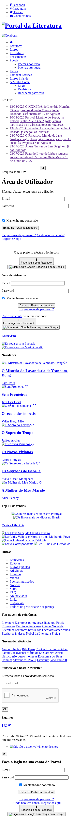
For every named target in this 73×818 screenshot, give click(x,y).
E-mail (6, 198)
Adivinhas (16, 570)
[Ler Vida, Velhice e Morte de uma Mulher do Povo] (36, 536)
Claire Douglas (11, 459)
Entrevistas (17, 559)
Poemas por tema (29, 64)
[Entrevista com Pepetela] (18, 343)
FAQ (13, 592)
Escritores (16, 46)
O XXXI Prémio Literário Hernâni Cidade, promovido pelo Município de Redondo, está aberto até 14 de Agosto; (40, 110)
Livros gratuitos (20, 567)
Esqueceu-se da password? (36, 309)
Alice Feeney (10, 498)
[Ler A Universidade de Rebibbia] (24, 540)
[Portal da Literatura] (32, 25)
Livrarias (15, 574)
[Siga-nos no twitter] (9, 725)
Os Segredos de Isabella (21, 471)
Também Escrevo (21, 75)
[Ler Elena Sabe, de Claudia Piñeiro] (26, 533)
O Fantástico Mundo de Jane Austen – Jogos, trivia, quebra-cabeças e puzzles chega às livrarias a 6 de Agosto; (40, 139)
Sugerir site (17, 603)
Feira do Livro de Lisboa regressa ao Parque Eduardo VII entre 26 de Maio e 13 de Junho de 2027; (39, 157)
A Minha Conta (20, 82)
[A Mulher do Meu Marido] (22, 482)
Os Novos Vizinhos (17, 452)
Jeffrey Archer (11, 440)
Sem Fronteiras (14, 394)
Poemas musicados (22, 581)
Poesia (14, 60)
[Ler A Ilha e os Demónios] (52, 544)
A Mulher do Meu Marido (23, 490)
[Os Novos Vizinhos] (18, 444)
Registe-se (24, 89)
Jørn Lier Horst (11, 402)
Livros (14, 49)
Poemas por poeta (29, 67)
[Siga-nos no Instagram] (6, 725)
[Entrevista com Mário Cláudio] (22, 347)
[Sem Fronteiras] (15, 386)
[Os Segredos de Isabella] (21, 463)
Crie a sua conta (12, 316)
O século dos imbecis (18, 413)
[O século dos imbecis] (19, 405)
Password (8, 206)
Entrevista (9, 335)
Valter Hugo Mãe (13, 421)
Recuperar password (31, 93)
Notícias (15, 585)
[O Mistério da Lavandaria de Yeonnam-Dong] (34, 363)
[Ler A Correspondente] (18, 544)
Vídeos (14, 578)
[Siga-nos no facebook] (3, 725)
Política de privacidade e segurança (32, 606)
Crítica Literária (13, 525)
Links (13, 599)
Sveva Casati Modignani (17, 479)
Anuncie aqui (18, 596)
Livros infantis (19, 78)
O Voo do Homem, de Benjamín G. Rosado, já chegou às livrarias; (40, 130)
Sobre (13, 588)
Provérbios (17, 53)
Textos (14, 71)
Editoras (15, 563)
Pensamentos (18, 56)
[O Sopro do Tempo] (18, 425)
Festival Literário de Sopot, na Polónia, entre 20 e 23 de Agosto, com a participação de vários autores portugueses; (37, 121)
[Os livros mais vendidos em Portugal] (37, 513)
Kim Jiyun (8, 383)
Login (22, 85)
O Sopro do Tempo (17, 432)
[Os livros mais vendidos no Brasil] (36, 517)
